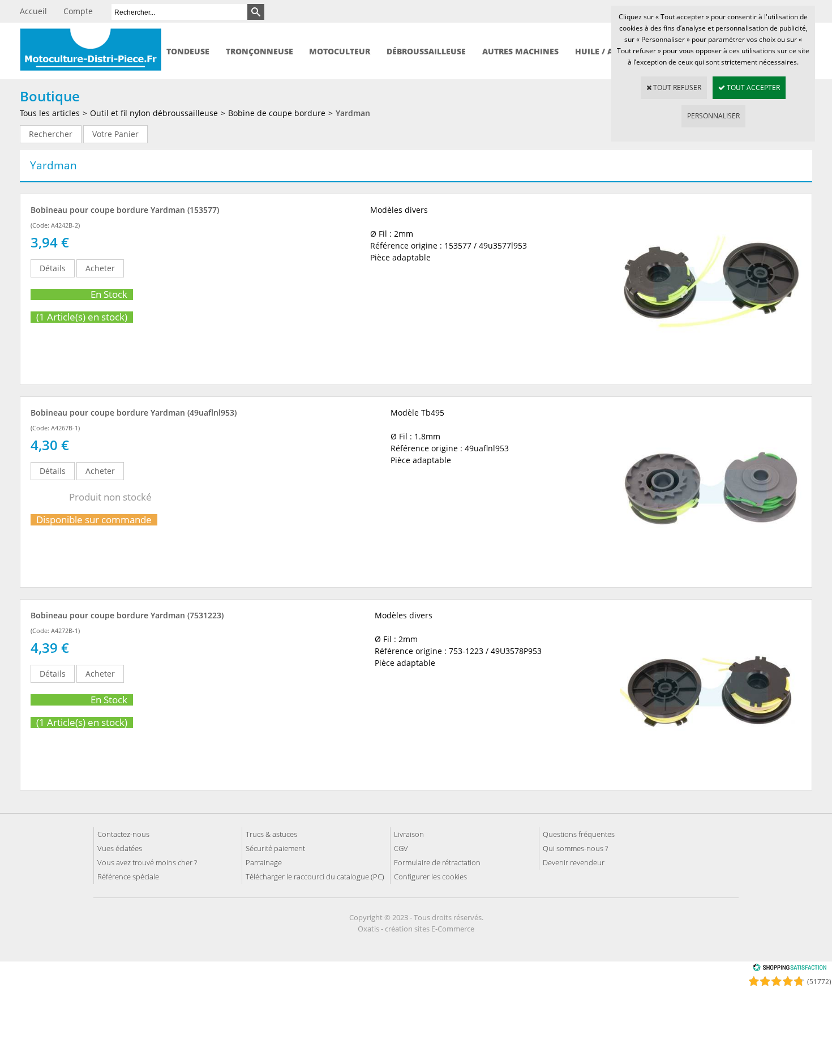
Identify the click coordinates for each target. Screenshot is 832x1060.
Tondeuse (187, 51)
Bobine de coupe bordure (276, 113)
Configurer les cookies (430, 876)
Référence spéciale (128, 876)
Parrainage (264, 862)
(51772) (819, 981)
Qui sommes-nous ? (575, 848)
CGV (401, 848)
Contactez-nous (123, 834)
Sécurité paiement (275, 848)
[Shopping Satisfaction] (789, 969)
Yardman (353, 113)
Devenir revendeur (573, 862)
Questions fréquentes (579, 834)
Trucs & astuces (271, 834)
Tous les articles (50, 113)
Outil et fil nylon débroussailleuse (154, 113)
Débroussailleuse (426, 51)
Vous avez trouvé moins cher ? (147, 862)
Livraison (409, 834)
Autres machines (520, 51)
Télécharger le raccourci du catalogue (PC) (315, 876)
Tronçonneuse (259, 51)
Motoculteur (339, 51)
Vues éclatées (119, 848)
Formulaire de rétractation (437, 862)
